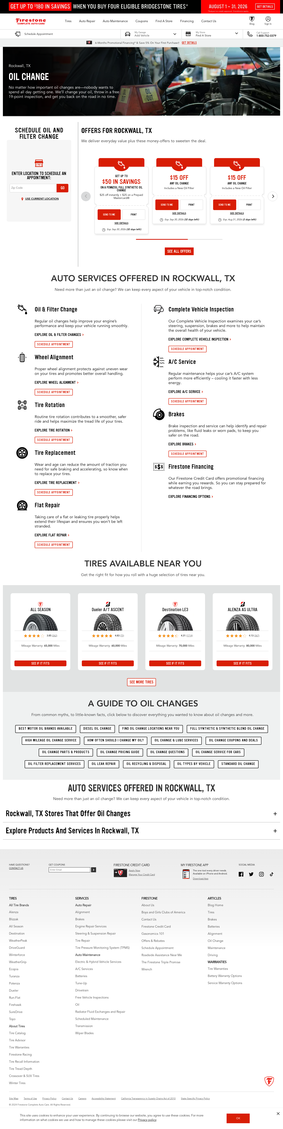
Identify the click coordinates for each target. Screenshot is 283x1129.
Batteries (81, 976)
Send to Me (109, 214)
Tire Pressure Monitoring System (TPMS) (102, 948)
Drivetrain (82, 990)
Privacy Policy (49, 1099)
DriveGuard (17, 948)
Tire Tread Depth (20, 1069)
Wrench (147, 969)
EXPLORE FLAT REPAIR (51, 535)
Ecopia (13, 969)
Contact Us (149, 919)
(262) (54, 636)
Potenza (14, 983)
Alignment (82, 912)
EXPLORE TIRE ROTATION (52, 430)
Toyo (12, 1019)
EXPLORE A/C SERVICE (184, 391)
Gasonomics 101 (153, 934)
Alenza (13, 912)
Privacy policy (147, 1120)
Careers (82, 1099)
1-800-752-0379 (266, 35)
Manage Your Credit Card (142, 875)
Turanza (14, 976)
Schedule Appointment (157, 948)
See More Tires (141, 682)
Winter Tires (17, 1083)
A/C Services (84, 969)
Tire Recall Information (24, 1061)
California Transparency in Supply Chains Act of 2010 (148, 1099)
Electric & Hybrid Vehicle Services (98, 962)
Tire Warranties (19, 1047)
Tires (211, 912)
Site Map (13, 1099)
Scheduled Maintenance (92, 1019)
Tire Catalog (17, 1033)
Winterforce (17, 955)
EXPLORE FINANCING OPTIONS (189, 496)
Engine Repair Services (90, 926)
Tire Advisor (17, 1040)
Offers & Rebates (153, 941)
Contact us (16, 868)
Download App (200, 879)
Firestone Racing (20, 1054)
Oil (77, 1004)
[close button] (278, 1114)
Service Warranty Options (225, 983)
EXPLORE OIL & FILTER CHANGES (58, 334)
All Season (16, 926)
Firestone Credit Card (156, 926)
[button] (68, 21)
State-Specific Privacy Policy (195, 1099)
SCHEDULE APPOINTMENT (53, 344)
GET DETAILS (189, 42)
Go (62, 188)
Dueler (13, 990)
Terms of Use (30, 1099)
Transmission (84, 1026)
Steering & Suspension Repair (95, 933)
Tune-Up (81, 983)
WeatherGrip (18, 962)
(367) (256, 636)
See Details (121, 223)
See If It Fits (40, 663)
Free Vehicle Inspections (92, 997)
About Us (148, 905)
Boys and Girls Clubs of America (163, 912)
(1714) (189, 636)
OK (238, 1118)
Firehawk (15, 1005)
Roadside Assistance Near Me (162, 955)
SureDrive (16, 1012)
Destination (17, 933)
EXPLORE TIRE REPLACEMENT (56, 482)
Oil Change (215, 941)
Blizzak (13, 919)
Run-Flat (14, 997)
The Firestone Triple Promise (161, 962)
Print (134, 214)
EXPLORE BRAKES (180, 444)
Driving (213, 955)
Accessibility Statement (104, 1099)
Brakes (79, 919)
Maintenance (216, 948)
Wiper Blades (84, 1033)
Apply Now (134, 871)
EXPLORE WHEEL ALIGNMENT (55, 382)
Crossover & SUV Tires (24, 1076)
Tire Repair (82, 940)
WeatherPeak (18, 940)
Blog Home (215, 905)
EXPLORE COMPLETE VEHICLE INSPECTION (198, 339)
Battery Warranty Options (225, 976)
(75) (122, 636)
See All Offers (179, 251)
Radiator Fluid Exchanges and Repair (100, 1012)
